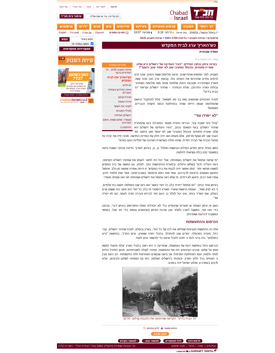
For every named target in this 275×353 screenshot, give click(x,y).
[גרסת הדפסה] (169, 328)
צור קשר (63, 6)
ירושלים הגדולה (123, 115)
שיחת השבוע (197, 38)
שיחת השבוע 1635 (151, 38)
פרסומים (213, 38)
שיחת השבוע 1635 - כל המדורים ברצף (118, 71)
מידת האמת (124, 101)
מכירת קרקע (124, 97)
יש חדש (127, 85)
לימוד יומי (100, 6)
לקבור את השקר (122, 106)
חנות (89, 6)
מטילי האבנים (123, 110)
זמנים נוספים (117, 32)
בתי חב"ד (77, 6)
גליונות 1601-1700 (176, 38)
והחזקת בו (125, 127)
